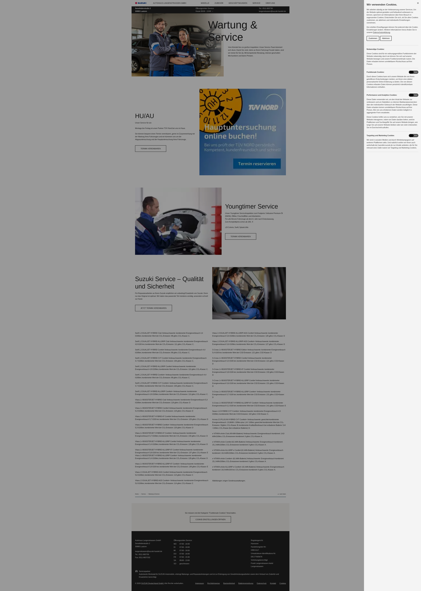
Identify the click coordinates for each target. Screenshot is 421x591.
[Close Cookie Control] (418, 3)
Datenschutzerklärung (381, 32)
